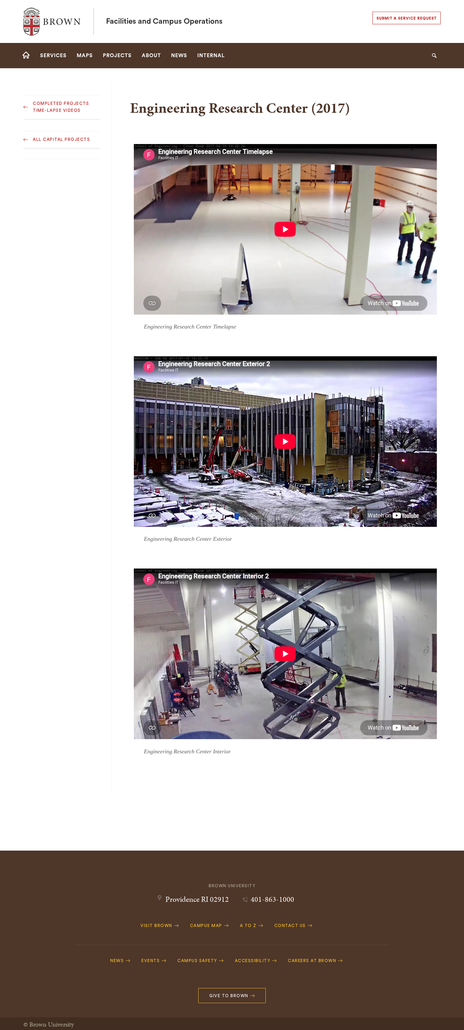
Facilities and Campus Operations (164, 21)
